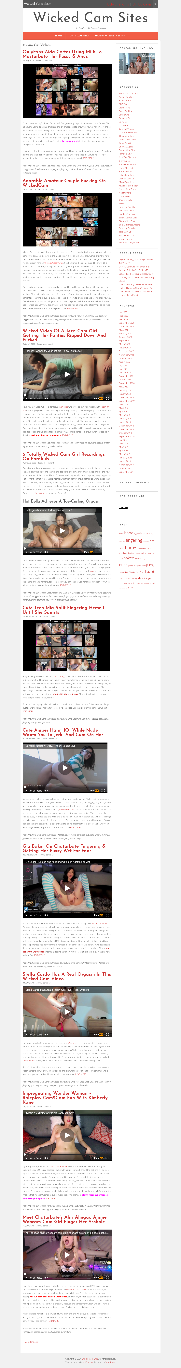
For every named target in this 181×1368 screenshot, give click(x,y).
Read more (88, 158)
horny (33, 722)
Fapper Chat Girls (127, 150)
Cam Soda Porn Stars (129, 132)
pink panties (39, 446)
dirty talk (90, 835)
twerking (139, 583)
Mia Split (41, 722)
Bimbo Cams (141, 4)
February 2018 (125, 457)
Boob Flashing (125, 111)
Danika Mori (57, 596)
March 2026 (124, 319)
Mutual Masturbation (128, 185)
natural (138, 558)
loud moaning (79, 319)
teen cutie (63, 406)
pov (103, 319)
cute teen (43, 319)
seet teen (33, 323)
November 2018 (126, 429)
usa (143, 583)
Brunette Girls (37, 316)
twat (48, 722)
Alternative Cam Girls (40, 1328)
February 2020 (125, 390)
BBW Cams (124, 104)
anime (44, 1332)
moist (121, 559)
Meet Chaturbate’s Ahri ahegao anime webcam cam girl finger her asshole (65, 1219)
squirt (92, 571)
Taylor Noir (51, 599)
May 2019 (123, 408)
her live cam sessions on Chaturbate (48, 1296)
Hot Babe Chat (53, 165)
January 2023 (125, 347)
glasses (26, 838)
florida (106, 835)
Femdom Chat (125, 153)
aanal (33, 169)
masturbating (95, 596)
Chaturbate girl (59, 676)
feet (124, 541)
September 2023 (126, 340)
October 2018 (125, 433)
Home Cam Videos (127, 164)
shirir (33, 599)
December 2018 (126, 425)
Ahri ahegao (34, 1332)
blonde (144, 533)
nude (54, 838)
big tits (137, 533)
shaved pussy (63, 838)
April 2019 (123, 411)
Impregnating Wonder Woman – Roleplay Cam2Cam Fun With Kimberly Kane (65, 1098)
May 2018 (123, 447)
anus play (52, 169)
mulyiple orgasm (93, 319)
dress (120, 541)
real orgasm (70, 1085)
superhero (66, 1209)
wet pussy (57, 966)
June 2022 (123, 369)
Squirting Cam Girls (81, 718)
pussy (150, 565)
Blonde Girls (56, 1328)
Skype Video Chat (127, 221)
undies (59, 446)
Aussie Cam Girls (126, 97)
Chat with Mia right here (65, 694)
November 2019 (126, 397)
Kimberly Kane (33, 1209)
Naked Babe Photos (128, 189)
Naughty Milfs (125, 192)
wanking (148, 583)
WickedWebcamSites (53, 263)
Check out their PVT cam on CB (45, 435)
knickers (147, 548)
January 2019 (125, 422)
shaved (149, 571)
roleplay (57, 1209)
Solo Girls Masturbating (101, 165)
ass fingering (62, 169)
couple (100, 442)
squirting (41, 599)
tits (133, 583)
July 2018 (123, 440)
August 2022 (124, 362)
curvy (106, 718)
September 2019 (126, 401)
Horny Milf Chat (126, 168)
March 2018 (124, 454)
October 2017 (125, 468)
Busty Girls (36, 718)
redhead (122, 572)
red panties (105, 169)
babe (101, 718)
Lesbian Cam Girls (127, 178)
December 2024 (126, 326)
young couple (53, 323)
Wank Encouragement (129, 242)
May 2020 (123, 386)
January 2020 (125, 394)
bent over (33, 319)
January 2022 (125, 372)
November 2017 (126, 464)
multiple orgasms (56, 1085)
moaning (106, 596)
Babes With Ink (125, 100)
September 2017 (126, 472)
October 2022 (125, 358)
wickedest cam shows (76, 1289)
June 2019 (123, 404)
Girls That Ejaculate (71, 592)
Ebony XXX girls (126, 146)
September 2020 (126, 383)
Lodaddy (84, 596)
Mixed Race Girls (126, 182)
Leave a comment (44, 60)
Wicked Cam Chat (99, 923)
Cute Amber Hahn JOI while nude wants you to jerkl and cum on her (63, 732)
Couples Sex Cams (68, 316)
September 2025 (126, 323)
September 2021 (126, 376)
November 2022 (126, 355)
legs (132, 553)
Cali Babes (124, 125)
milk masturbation (82, 169)
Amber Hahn (70, 835)
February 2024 (125, 333)
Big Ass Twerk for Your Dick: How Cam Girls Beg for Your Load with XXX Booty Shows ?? (136, 277)
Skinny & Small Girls (128, 217)
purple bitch (66, 1332)
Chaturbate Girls (54, 592)
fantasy (97, 1205)
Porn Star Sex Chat (55, 1205)
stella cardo (82, 1085)
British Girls (124, 114)
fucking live (53, 319)
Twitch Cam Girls (126, 235)
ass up (84, 442)
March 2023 (124, 344)
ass (121, 533)
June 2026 (123, 316)
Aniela (42, 596)
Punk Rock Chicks (127, 210)
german (76, 596)
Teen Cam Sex (100, 316)
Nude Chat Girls (117, 4)
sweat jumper (76, 838)
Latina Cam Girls (68, 165)
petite (139, 566)
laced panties (125, 553)
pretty (144, 566)
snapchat (125, 579)
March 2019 (124, 415)
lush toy (32, 966)
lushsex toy (41, 966)
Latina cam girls (70, 141)
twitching (72, 599)
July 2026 (123, 312)
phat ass (95, 169)
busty (151, 534)
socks (52, 446)
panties (29, 446)
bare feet (81, 835)
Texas (125, 583)
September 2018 (126, 436)
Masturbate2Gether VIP (110, 36)
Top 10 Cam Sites (78, 36)
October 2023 (125, 337)
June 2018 (123, 443)
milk (71, 169)
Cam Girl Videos (38, 165)
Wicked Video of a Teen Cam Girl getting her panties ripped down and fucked (64, 335)
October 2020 (125, 379)
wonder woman (79, 1209)
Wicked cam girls (75, 1043)
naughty (144, 559)
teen (121, 583)
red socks (27, 173)
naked (48, 838)
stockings (42, 323)
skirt (120, 579)
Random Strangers (85, 316)
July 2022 (123, 365)
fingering (68, 596)
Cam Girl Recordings (39, 493)
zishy (129, 587)
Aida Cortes (42, 169)
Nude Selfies (124, 196)
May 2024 (123, 330)
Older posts (31, 1342)
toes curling (62, 599)
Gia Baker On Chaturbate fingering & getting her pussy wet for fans (64, 848)
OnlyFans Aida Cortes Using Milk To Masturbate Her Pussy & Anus (62, 54)
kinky (37, 1085)
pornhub (26, 599)
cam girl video (29, 1060)
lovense (56, 1332)
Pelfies (122, 203)
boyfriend (92, 442)
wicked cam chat (67, 809)
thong (34, 173)
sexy (47, 446)
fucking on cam (65, 319)
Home (58, 36)
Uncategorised (125, 239)
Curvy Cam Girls (126, 143)
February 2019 (125, 418)
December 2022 (126, 351)
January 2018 (125, 461)
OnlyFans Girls (83, 165)
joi (31, 838)
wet (153, 583)
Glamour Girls (125, 161)
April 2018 (123, 450)
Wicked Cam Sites (90, 18)
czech (50, 1332)
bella (48, 596)
